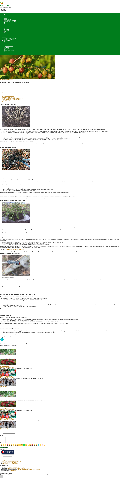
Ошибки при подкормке (6, 101)
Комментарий (2, 442)
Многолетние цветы (7, 19)
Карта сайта (4, 10)
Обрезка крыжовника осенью (7, 93)
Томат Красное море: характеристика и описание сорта (11, 461)
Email (1, 435)
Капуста (5, 28)
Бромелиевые (6, 49)
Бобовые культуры (7, 24)
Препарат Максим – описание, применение (14, 471)
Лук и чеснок (6, 30)
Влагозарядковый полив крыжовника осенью (10, 95)
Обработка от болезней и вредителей (8, 97)
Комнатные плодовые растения (9, 50)
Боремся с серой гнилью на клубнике (7, 377)
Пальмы (5, 45)
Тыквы (5, 33)
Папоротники (6, 48)
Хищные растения (7, 41)
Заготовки (4, 37)
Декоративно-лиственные (8, 46)
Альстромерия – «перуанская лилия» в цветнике (15, 467)
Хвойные (5, 18)
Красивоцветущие (7, 42)
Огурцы (5, 31)
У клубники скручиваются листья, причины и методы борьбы (11, 399)
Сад (3, 13)
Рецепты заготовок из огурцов (9, 39)
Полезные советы (5, 36)
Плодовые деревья (7, 14)
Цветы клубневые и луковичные (10, 20)
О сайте (3, 9)
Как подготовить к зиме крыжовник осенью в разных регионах (13, 98)
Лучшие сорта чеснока (13, 470)
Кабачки (5, 27)
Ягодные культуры (7, 15)
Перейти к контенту (3, 0)
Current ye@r (2, 449)
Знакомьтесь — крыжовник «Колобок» (7, 367)
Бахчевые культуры (7, 23)
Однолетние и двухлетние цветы (10, 21)
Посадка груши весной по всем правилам (9, 462)
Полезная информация (8, 52)
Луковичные (6, 47)
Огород (3, 22)
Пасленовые (6, 32)
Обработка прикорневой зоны (7, 92)
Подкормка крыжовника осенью (8, 96)
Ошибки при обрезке (6, 100)
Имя (1, 433)
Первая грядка (4, 5)
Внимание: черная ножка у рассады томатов (10, 463)
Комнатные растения (6, 40)
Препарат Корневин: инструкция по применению (10, 460)
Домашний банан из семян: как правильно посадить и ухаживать (18, 468)
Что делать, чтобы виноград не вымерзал (7, 387)
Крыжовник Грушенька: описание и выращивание (15, 249)
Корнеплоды (6, 29)
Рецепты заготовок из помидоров (10, 38)
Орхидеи (5, 51)
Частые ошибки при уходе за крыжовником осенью (11, 99)
